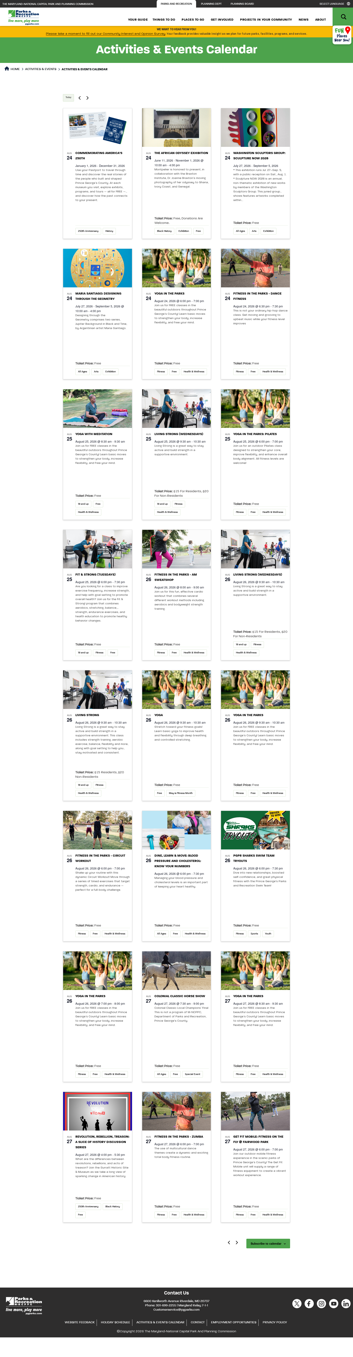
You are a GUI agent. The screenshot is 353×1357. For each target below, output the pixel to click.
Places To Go (193, 19)
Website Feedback (80, 1322)
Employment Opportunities (233, 1322)
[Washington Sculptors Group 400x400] (255, 127)
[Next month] (236, 1242)
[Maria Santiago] (97, 268)
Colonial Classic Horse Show (179, 996)
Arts (254, 231)
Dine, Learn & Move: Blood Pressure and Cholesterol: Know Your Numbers (177, 861)
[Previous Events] (79, 97)
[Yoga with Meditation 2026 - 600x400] (97, 408)
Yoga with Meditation (94, 434)
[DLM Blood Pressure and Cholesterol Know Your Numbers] (176, 830)
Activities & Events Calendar (160, 1322)
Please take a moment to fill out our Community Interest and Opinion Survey (105, 34)
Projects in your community (266, 19)
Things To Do (164, 19)
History (109, 231)
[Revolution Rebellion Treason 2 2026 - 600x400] (97, 1111)
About (320, 19)
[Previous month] (228, 1242)
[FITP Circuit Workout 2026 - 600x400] (97, 830)
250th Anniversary (88, 231)
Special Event (192, 1074)
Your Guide (138, 19)
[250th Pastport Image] (97, 127)
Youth (268, 934)
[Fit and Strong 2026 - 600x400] (97, 549)
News (304, 19)
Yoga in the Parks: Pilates (255, 434)
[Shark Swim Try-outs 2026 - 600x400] (255, 830)
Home (15, 69)
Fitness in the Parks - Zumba (178, 1136)
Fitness (161, 371)
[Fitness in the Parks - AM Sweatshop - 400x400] (176, 549)
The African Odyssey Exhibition (181, 153)
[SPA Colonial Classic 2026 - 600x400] (176, 970)
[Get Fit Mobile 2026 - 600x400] (255, 1111)
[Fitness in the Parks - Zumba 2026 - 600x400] (255, 268)
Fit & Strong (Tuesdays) (95, 574)
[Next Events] (87, 97)
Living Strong (87, 715)
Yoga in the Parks (169, 293)
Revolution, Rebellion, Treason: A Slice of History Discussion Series (102, 1142)
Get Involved (222, 19)
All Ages (240, 231)
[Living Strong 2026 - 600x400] (176, 408)
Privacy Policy (275, 1322)
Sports (254, 934)
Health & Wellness (194, 371)
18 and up (83, 504)
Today (68, 97)
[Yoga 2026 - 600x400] (176, 268)
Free (198, 231)
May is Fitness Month (181, 793)
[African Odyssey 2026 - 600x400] (176, 127)
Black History (164, 231)
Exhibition (184, 231)
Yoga (158, 715)
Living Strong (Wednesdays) (178, 434)
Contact (198, 1322)
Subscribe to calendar (266, 1243)
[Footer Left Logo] (23, 1305)
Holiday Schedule (115, 1322)
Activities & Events (40, 69)
